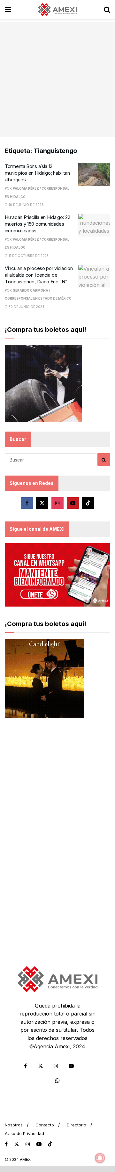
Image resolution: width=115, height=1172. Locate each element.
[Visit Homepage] (57, 9)
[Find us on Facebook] (27, 503)
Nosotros (14, 1124)
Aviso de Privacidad (24, 1133)
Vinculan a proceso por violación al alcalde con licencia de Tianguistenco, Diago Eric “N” (39, 275)
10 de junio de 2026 (26, 205)
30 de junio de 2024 (26, 307)
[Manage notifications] (100, 1158)
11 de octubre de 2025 (28, 256)
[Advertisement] (57, 79)
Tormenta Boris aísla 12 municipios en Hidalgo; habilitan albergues (37, 173)
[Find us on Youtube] (73, 503)
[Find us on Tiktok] (88, 503)
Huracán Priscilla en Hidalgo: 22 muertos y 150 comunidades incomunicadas (37, 224)
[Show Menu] (8, 9)
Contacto (44, 1124)
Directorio (76, 1124)
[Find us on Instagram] (57, 503)
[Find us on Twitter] (42, 503)
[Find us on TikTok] (50, 1144)
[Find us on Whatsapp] (57, 1080)
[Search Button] (107, 9)
